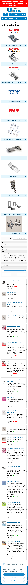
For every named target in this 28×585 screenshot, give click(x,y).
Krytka (6, 244)
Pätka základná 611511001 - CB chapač (14, 467)
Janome (13, 255)
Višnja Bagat (22, 260)
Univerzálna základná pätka (13, 522)
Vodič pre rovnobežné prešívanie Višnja (14, 303)
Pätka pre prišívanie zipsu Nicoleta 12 (16, 437)
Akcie (5, 249)
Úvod (2, 22)
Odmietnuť (14, 580)
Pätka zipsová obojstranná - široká (15, 448)
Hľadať (5, 15)
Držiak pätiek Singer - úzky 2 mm (15, 281)
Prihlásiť (11, 15)
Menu (16, 18)
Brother (13, 254)
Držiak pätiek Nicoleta (12, 427)
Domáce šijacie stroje (11, 22)
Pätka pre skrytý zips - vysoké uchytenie (14, 343)
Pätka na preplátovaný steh (13, 541)
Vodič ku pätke (10, 397)
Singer (17, 259)
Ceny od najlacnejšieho (19, 238)
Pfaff (23, 257)
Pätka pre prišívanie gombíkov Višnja (15, 316)
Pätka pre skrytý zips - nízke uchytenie (16, 361)
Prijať (14, 574)
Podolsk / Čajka (8, 259)
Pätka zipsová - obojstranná (13, 326)
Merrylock (7, 257)
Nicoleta (16, 257)
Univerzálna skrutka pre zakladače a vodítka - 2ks (15, 380)
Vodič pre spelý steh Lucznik (13, 292)
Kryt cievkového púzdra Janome (14, 481)
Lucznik (21, 255)
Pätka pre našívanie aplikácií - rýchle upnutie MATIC (15, 411)
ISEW (5, 255)
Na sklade (7, 265)
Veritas (13, 260)
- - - (5, 254)
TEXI (6, 260)
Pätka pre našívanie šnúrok (13, 502)
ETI (20, 254)
